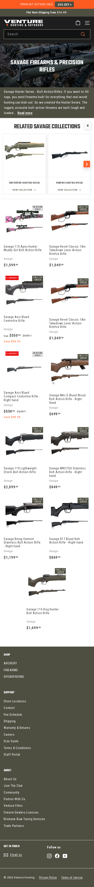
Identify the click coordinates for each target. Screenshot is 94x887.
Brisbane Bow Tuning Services (24, 819)
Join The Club (13, 785)
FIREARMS (11, 670)
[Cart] (78, 22)
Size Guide (11, 741)
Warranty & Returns (17, 728)
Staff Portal (12, 754)
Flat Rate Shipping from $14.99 (46, 12)
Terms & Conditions (17, 748)
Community (11, 792)
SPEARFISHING (14, 676)
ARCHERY (10, 663)
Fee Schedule (13, 714)
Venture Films (13, 805)
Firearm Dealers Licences (21, 812)
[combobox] (47, 34)
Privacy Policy (48, 877)
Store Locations (15, 701)
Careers (9, 734)
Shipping (10, 721)
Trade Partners (14, 826)
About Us (10, 779)
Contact (9, 708)
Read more (25, 113)
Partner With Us (14, 799)
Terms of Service (72, 877)
